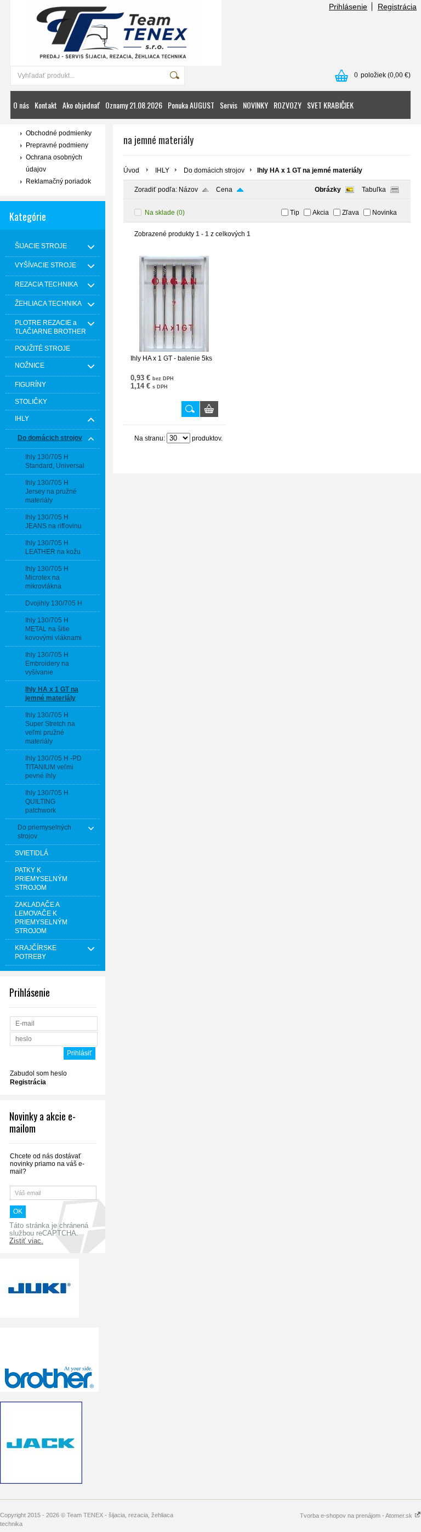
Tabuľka (374, 189)
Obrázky (328, 189)
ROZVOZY (287, 105)
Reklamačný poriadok (58, 181)
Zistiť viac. (26, 1241)
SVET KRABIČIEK (330, 105)
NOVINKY (255, 105)
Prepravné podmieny (57, 145)
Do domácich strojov (214, 170)
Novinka (384, 212)
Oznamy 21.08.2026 (133, 105)
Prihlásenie (348, 6)
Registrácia (397, 6)
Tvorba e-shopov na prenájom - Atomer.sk (357, 1515)
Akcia (320, 212)
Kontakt (46, 105)
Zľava (350, 212)
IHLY (162, 170)
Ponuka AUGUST (191, 105)
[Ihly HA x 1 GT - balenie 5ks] (174, 349)
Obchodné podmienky (59, 133)
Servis (228, 105)
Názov (188, 189)
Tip (294, 212)
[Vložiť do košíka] (209, 409)
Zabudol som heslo (38, 1073)
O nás (21, 105)
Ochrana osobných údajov (54, 163)
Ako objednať (81, 105)
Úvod (131, 170)
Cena (224, 189)
